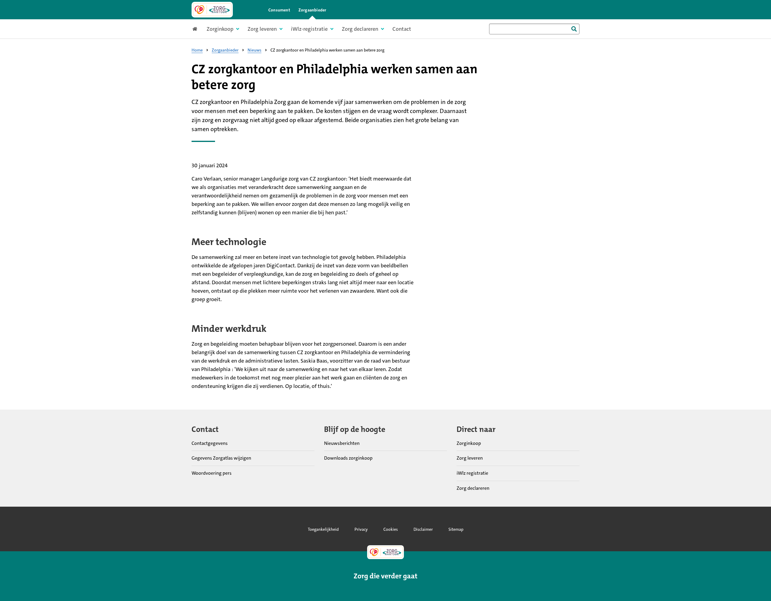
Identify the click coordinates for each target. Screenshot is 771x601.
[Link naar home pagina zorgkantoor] (212, 9)
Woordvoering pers (212, 473)
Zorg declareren (473, 488)
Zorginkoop (469, 443)
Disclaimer (423, 529)
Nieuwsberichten (342, 443)
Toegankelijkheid (323, 529)
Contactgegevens (210, 443)
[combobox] (534, 29)
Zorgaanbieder (312, 10)
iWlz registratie (472, 473)
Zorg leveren (470, 458)
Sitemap (456, 529)
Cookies (390, 529)
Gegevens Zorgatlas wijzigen (221, 458)
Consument (279, 10)
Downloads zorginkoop (348, 458)
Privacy (361, 529)
